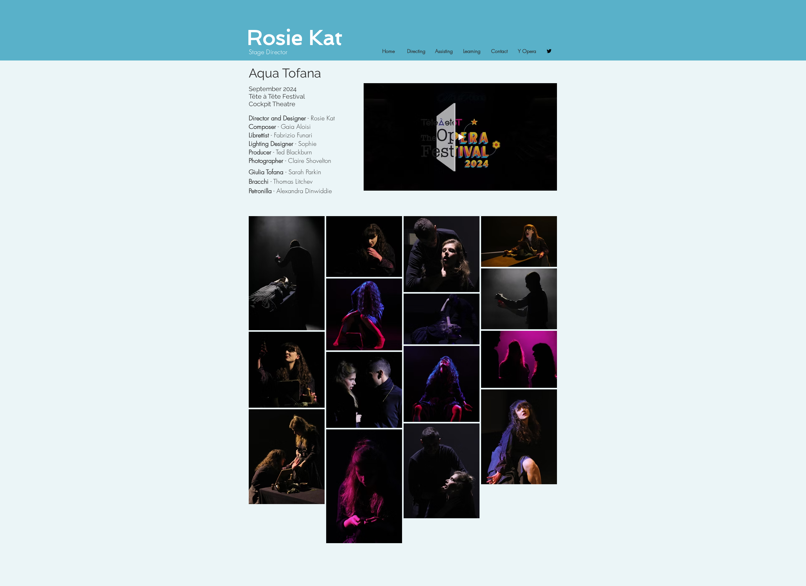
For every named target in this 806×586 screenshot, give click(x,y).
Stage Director (268, 52)
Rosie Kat (294, 37)
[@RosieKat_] (549, 51)
